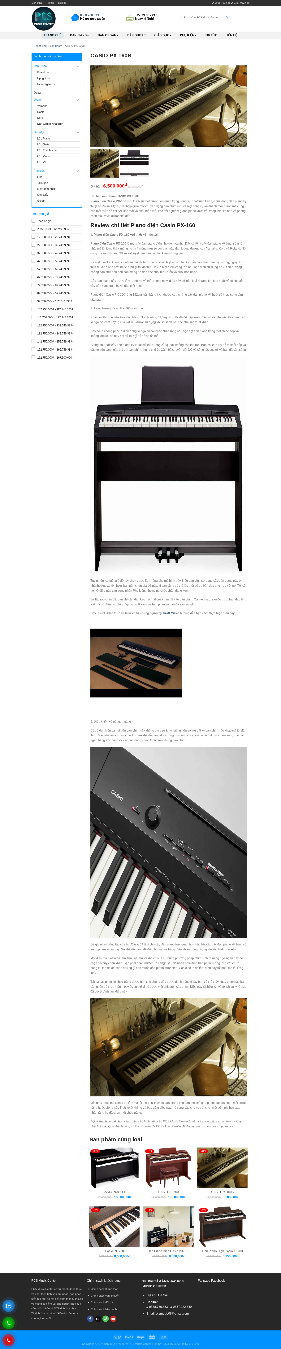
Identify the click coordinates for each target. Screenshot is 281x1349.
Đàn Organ (107, 35)
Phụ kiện (187, 35)
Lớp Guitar (43, 144)
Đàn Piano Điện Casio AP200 (222, 1251)
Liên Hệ (231, 35)
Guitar (37, 92)
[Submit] (227, 17)
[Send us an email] (98, 1319)
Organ (37, 99)
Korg (40, 117)
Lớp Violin (43, 156)
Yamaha (42, 106)
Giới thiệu (37, 2)
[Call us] (105, 1319)
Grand (41, 72)
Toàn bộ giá (44, 221)
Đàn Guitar (136, 35)
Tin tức (50, 2)
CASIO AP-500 (168, 1192)
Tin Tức (211, 35)
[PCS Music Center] (44, 19)
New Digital (44, 84)
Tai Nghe (42, 182)
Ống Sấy (42, 194)
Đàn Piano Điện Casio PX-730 (168, 1251)
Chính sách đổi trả (102, 1302)
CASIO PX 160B (222, 1192)
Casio (40, 111)
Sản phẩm (56, 45)
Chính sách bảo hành (104, 1309)
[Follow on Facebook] (90, 1319)
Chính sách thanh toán (104, 1288)
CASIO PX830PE (114, 1192)
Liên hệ (62, 2)
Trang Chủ (53, 35)
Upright (41, 78)
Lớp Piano (43, 138)
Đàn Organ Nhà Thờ (50, 123)
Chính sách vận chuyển (105, 1295)
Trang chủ (40, 45)
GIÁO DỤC (161, 35)
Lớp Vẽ (41, 162)
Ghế (39, 177)
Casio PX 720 (114, 1251)
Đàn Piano (78, 35)
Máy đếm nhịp (46, 188)
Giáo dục (39, 132)
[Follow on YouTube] (113, 1319)
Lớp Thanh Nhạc (47, 150)
